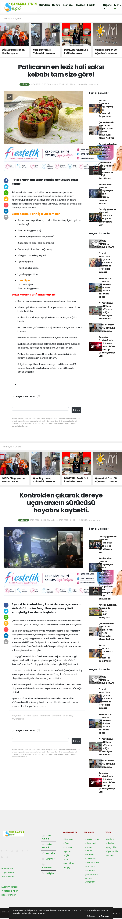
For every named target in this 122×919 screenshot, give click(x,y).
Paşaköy (75, 630)
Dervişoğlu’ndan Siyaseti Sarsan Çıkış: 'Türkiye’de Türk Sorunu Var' (108, 217)
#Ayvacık (16, 715)
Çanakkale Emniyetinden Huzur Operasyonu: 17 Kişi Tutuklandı (106, 170)
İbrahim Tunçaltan (59, 638)
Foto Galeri (46, 837)
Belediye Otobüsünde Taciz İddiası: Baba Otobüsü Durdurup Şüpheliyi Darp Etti (107, 346)
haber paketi (6, 914)
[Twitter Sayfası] (8, 850)
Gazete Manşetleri (90, 880)
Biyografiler (111, 847)
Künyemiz (47, 867)
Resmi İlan (69, 863)
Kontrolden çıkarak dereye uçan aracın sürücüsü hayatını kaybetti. (106, 194)
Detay (92, 916)
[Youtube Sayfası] (18, 850)
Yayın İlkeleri (7, 872)
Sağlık (91, 5)
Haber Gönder (8, 894)
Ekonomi (68, 5)
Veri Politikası (7, 876)
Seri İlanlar (90, 870)
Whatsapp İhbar (9, 890)
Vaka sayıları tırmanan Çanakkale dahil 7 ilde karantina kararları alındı (106, 287)
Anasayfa (7, 18)
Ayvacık (31, 620)
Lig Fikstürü (90, 858)
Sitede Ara (111, 839)
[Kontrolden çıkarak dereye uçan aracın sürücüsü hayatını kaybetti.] (43, 547)
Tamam (105, 916)
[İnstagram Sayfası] (13, 850)
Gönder (77, 410)
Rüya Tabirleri (112, 851)
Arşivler (50, 858)
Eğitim (18, 18)
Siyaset (80, 5)
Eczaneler (89, 854)
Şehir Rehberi (91, 874)
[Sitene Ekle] (9, 857)
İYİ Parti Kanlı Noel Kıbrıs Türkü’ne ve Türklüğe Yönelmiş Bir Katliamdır (106, 310)
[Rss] (29, 850)
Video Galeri (47, 846)
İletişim (49, 873)
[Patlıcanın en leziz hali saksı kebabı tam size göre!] (43, 117)
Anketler (110, 843)
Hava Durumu (92, 839)
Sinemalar (90, 866)
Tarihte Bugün (92, 862)
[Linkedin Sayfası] (24, 850)
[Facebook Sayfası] (3, 850)
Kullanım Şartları (9, 886)
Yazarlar (50, 853)
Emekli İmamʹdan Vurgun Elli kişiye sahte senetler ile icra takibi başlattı (105, 262)
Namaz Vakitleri (88, 849)
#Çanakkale (18, 718)
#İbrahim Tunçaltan (50, 715)
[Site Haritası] (3, 857)
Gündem (44, 5)
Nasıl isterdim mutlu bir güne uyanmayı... (107, 327)
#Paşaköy (68, 715)
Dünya (56, 5)
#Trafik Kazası (31, 715)
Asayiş (67, 867)
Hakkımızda (7, 868)
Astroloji (109, 855)
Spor (66, 859)
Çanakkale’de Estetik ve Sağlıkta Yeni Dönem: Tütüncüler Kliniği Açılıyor (106, 130)
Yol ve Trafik (91, 843)
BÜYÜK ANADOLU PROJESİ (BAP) (106, 244)
